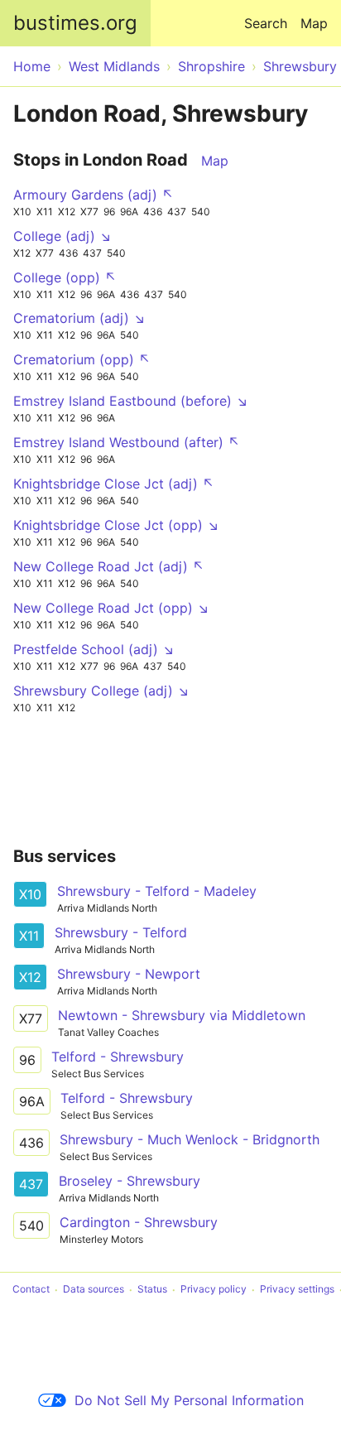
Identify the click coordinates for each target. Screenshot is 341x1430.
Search (265, 23)
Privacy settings (297, 1289)
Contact (31, 1289)
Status (152, 1289)
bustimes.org (75, 23)
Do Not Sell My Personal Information (189, 1400)
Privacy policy (213, 1289)
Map (314, 23)
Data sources (93, 1289)
